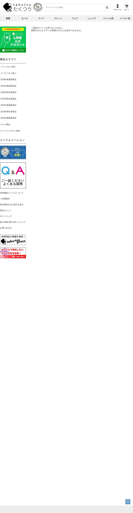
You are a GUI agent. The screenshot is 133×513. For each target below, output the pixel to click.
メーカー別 (125, 18)
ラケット (58, 18)
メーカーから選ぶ (8, 73)
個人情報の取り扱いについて (12, 222)
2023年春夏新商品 (8, 118)
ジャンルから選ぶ (8, 66)
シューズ (91, 18)
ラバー (41, 18)
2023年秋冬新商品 (8, 111)
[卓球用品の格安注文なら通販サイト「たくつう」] (17, 11)
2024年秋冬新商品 (8, 99)
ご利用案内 (5, 199)
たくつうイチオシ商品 (10, 131)
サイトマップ (6, 216)
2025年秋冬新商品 (8, 92)
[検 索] (107, 7)
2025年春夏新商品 (8, 86)
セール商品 (5, 124)
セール (25, 18)
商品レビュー (6, 210)
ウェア (75, 18)
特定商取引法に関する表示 (11, 204)
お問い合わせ (6, 228)
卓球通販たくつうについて (11, 193)
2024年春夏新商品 (8, 105)
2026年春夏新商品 (8, 79)
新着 (8, 18)
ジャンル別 (108, 18)
